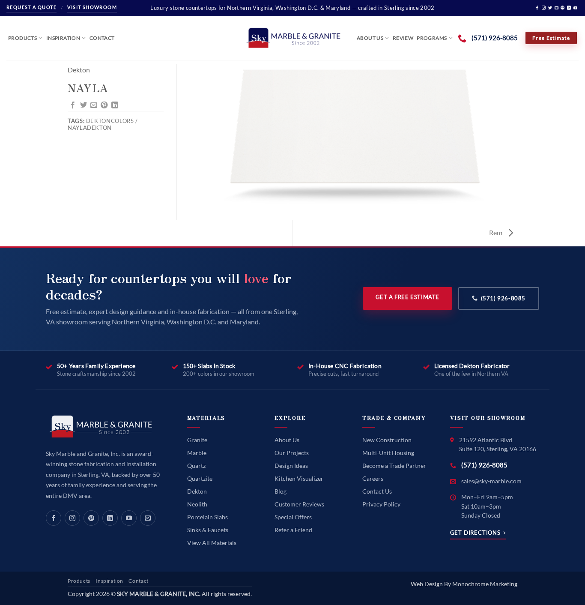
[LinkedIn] (110, 518)
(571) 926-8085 (503, 298)
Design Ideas (291, 465)
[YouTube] (129, 518)
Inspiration (63, 38)
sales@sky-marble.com (491, 481)
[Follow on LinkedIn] (569, 8)
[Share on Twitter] (83, 105)
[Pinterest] (91, 518)
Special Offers (293, 517)
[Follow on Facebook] (537, 8)
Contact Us (377, 491)
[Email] (147, 518)
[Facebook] (53, 518)
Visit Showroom (92, 7)
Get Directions (475, 533)
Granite (197, 439)
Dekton (79, 70)
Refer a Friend (293, 529)
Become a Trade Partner (394, 465)
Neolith (197, 504)
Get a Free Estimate (407, 297)
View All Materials (211, 542)
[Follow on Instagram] (544, 8)
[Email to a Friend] (93, 105)
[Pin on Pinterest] (104, 105)
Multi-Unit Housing (388, 452)
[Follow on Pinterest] (562, 8)
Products (22, 38)
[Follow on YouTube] (575, 8)
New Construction (387, 439)
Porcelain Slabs (207, 517)
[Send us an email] (556, 8)
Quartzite (199, 478)
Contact (102, 38)
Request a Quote (31, 7)
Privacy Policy (381, 504)
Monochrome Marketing (484, 583)
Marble (196, 452)
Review (403, 38)
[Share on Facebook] (72, 105)
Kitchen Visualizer (299, 478)
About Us (370, 38)
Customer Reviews (299, 504)
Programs (432, 38)
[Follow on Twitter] (550, 8)
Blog (281, 491)
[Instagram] (72, 518)
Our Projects (292, 452)
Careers (372, 478)
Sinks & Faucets (207, 529)
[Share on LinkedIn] (114, 105)
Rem (496, 232)
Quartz (196, 465)
